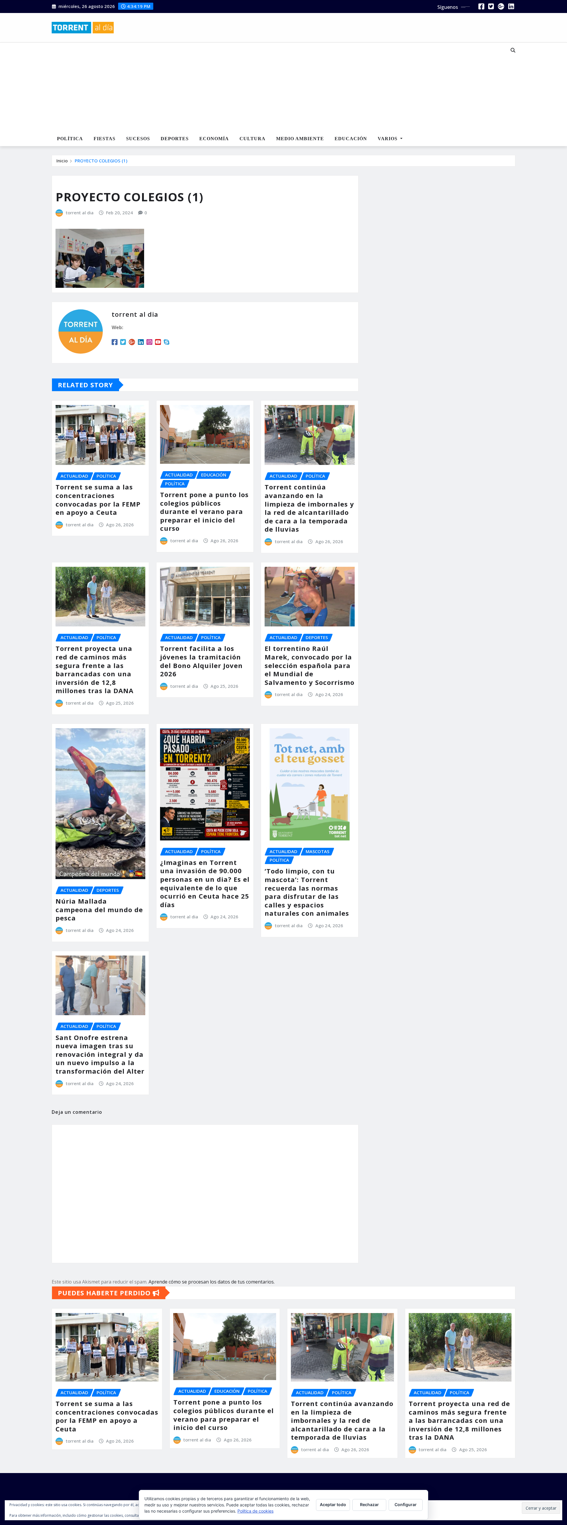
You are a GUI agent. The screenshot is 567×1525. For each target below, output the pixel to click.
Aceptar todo (333, 1504)
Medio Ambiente (300, 138)
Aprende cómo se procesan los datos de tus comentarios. (212, 1282)
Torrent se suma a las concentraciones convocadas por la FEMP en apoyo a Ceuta (98, 499)
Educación (351, 138)
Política (70, 138)
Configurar (406, 1504)
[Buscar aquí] (513, 50)
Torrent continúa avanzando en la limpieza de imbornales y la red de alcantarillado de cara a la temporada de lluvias (309, 507)
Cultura (252, 138)
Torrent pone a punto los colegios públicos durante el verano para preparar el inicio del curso (204, 511)
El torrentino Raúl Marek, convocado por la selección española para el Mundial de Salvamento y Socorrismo (309, 665)
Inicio (62, 161)
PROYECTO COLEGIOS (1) (101, 161)
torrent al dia (80, 212)
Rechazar (369, 1504)
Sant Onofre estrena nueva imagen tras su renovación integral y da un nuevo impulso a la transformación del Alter (100, 1054)
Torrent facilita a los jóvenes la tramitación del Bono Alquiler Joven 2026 (201, 661)
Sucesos (138, 138)
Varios (388, 138)
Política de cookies (255, 1510)
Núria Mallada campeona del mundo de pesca (99, 909)
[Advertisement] (264, 87)
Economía (214, 138)
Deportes (175, 138)
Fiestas (104, 138)
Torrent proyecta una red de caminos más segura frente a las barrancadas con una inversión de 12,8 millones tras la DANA (94, 669)
